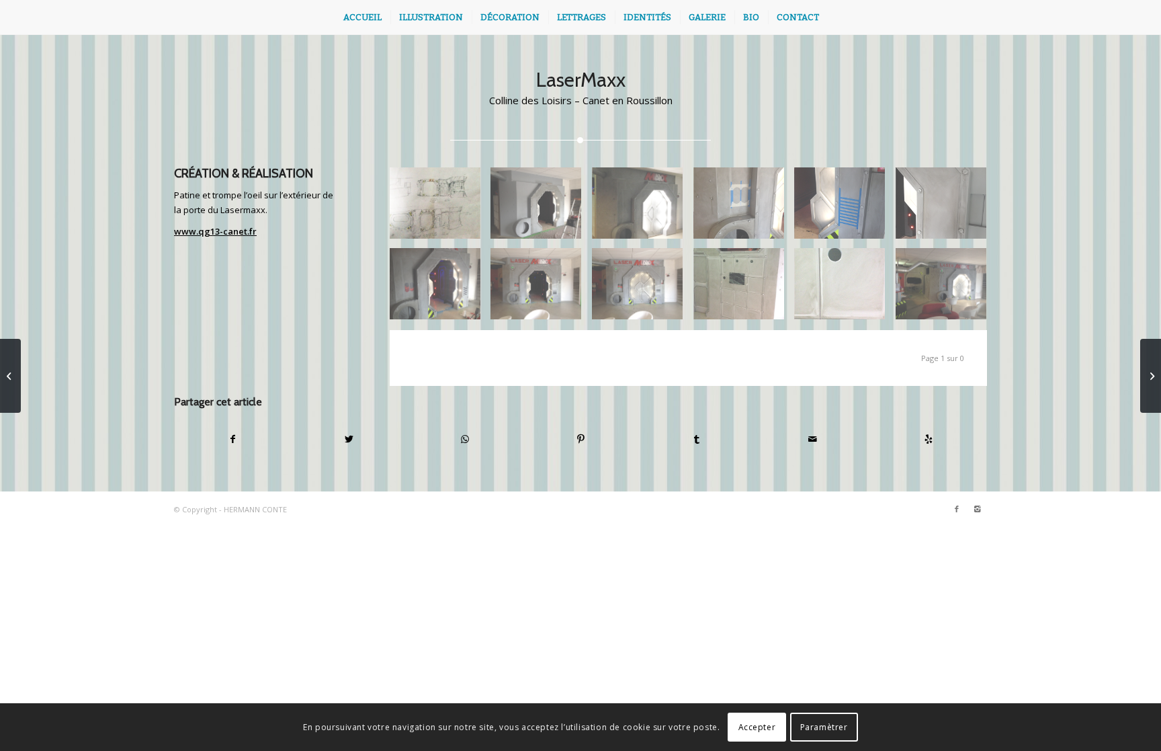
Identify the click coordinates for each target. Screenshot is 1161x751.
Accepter (757, 727)
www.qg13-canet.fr (215, 231)
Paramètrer (824, 727)
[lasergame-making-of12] (541, 288)
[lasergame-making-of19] (744, 288)
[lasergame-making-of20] (845, 288)
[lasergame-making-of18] (946, 288)
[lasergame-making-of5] (642, 208)
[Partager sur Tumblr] (697, 439)
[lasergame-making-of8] (845, 208)
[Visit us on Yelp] (928, 439)
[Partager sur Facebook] (233, 439)
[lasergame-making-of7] (744, 208)
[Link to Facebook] (957, 509)
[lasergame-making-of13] (642, 288)
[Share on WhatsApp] (465, 439)
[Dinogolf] (1150, 376)
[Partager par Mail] (813, 439)
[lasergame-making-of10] (440, 288)
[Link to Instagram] (977, 509)
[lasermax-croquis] (440, 208)
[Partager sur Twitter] (349, 439)
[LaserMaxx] (10, 376)
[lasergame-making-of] (541, 208)
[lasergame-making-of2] (946, 208)
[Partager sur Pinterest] (581, 439)
